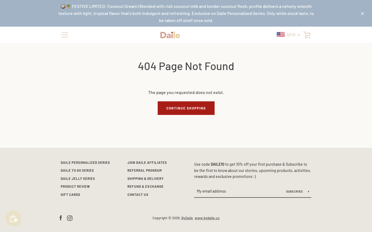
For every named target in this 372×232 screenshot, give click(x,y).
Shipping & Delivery (145, 178)
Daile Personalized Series (85, 162)
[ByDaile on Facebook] (60, 217)
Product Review (75, 186)
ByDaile (187, 218)
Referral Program (144, 170)
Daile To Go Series (77, 170)
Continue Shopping (186, 108)
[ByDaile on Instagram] (69, 217)
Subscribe (295, 191)
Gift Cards (70, 194)
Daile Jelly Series (78, 178)
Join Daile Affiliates (147, 162)
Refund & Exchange (145, 186)
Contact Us (137, 194)
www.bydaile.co (207, 218)
